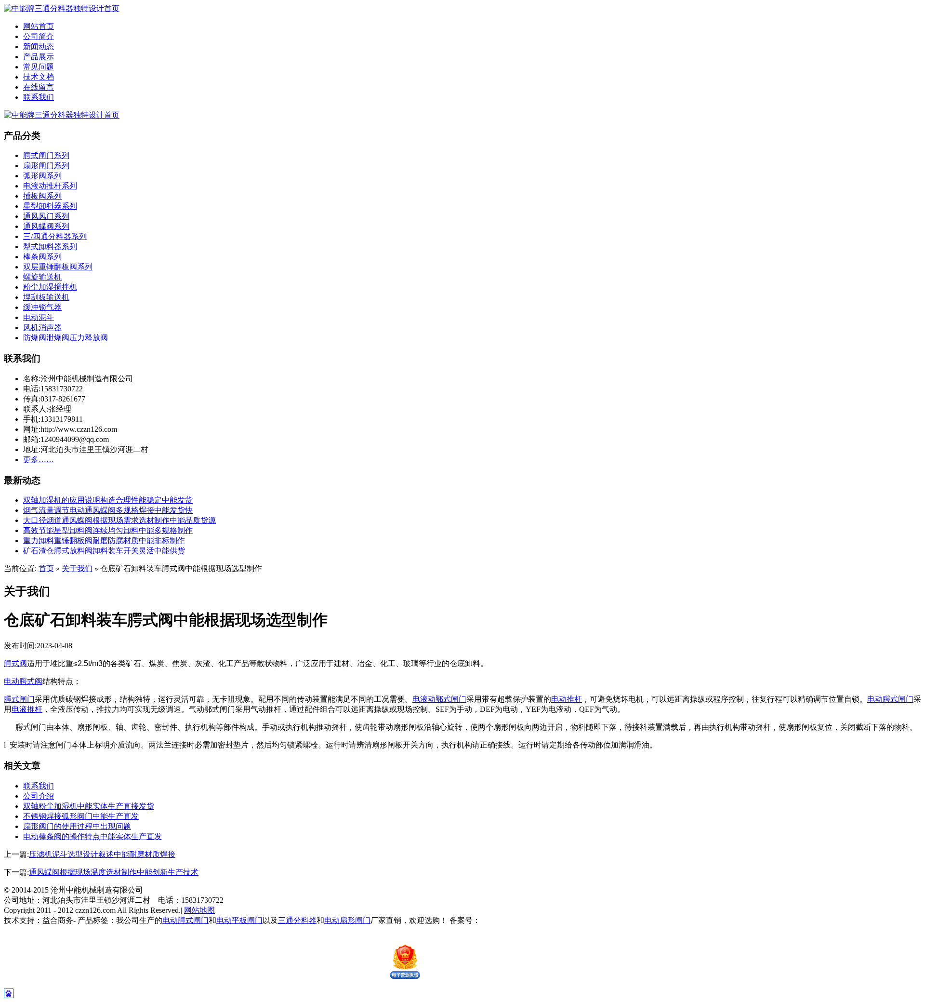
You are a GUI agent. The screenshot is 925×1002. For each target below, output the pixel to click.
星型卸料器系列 (50, 206)
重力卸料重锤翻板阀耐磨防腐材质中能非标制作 (104, 540)
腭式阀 (15, 663)
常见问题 (38, 67)
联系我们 (38, 97)
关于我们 (77, 568)
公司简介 (38, 36)
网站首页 (38, 26)
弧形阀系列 (42, 176)
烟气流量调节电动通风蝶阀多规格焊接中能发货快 (108, 510)
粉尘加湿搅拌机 (50, 287)
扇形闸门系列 (46, 165)
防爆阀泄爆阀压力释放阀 (65, 338)
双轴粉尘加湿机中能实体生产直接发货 (88, 806)
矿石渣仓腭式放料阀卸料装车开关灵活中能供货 (104, 551)
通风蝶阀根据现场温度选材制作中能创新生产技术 (113, 872)
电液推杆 (27, 709)
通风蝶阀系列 (46, 226)
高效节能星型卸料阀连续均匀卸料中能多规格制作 (108, 530)
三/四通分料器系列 (55, 236)
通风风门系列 (46, 216)
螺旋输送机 (42, 277)
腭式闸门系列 (46, 155)
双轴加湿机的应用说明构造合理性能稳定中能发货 (108, 500)
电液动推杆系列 (50, 186)
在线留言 (38, 87)
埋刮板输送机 (46, 297)
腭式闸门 (19, 699)
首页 (46, 568)
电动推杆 (566, 699)
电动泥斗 (38, 317)
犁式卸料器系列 (50, 246)
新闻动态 (38, 46)
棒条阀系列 (42, 257)
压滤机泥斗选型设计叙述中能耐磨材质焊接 (102, 854)
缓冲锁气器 (42, 307)
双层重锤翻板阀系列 (57, 267)
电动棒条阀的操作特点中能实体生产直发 (92, 836)
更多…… (38, 459)
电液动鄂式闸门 (439, 699)
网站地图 (199, 910)
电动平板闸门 (239, 920)
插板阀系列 (42, 196)
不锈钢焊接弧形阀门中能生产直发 (81, 816)
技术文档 (38, 77)
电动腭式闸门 (890, 699)
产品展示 (38, 57)
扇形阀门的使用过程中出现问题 (77, 826)
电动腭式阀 (23, 681)
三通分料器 (297, 920)
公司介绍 (38, 796)
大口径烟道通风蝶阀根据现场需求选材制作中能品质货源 (119, 520)
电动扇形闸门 (347, 920)
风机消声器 (42, 327)
